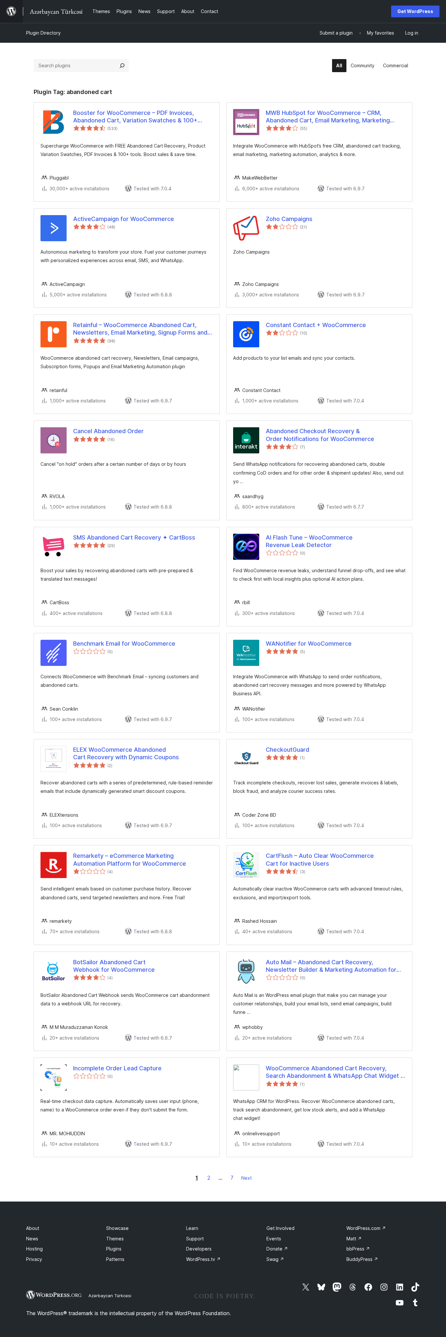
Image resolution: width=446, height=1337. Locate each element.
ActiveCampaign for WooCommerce (123, 218)
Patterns (115, 1259)
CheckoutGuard (287, 749)
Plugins (113, 1248)
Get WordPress (415, 11)
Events (273, 1238)
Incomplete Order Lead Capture (117, 1068)
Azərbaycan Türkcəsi (109, 1295)
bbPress (358, 1248)
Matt (354, 1238)
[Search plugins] (122, 65)
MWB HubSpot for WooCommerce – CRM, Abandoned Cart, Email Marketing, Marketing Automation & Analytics (328, 116)
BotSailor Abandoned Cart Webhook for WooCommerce (114, 966)
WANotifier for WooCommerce (309, 643)
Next (246, 1178)
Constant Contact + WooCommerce (316, 325)
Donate (277, 1248)
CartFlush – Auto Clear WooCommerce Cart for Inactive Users (320, 859)
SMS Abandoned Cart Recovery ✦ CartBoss (134, 537)
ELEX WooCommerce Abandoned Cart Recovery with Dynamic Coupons (126, 753)
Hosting (34, 1248)
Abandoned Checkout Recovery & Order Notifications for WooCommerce (320, 435)
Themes (115, 1238)
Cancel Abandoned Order (108, 431)
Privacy (34, 1259)
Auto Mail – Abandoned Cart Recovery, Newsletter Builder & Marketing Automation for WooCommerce (331, 966)
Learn (192, 1228)
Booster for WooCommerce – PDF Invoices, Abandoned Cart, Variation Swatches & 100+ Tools (135, 116)
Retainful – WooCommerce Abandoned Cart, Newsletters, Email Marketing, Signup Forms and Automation (140, 329)
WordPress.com (366, 1228)
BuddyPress (362, 1259)
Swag (275, 1259)
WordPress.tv (203, 1259)
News (32, 1238)
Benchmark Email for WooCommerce (124, 643)
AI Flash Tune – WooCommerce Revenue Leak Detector (309, 541)
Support (195, 1238)
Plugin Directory (43, 33)
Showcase (117, 1228)
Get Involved (280, 1228)
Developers (199, 1248)
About (32, 1228)
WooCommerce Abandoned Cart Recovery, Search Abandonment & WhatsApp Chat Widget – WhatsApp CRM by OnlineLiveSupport (335, 1072)
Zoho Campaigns (289, 218)
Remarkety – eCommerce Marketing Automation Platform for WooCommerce (129, 859)
